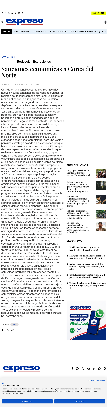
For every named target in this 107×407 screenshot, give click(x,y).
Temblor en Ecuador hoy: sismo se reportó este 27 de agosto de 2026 (84, 248)
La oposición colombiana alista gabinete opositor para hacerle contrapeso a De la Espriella (78, 227)
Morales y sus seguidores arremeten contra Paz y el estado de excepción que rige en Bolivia (78, 201)
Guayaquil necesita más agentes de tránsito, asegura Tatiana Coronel (78, 172)
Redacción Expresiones (34, 61)
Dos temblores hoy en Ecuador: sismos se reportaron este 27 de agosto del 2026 (87, 257)
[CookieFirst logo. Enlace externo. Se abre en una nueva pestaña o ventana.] (3, 383)
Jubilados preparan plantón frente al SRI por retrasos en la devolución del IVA (87, 276)
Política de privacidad (96, 381)
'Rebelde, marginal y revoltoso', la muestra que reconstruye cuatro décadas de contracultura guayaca (78, 187)
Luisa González (21, 31)
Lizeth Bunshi (39, 31)
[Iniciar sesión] (105, 21)
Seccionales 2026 (58, 31)
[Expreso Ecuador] (21, 371)
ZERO (14, 324)
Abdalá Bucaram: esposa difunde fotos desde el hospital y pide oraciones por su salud (86, 266)
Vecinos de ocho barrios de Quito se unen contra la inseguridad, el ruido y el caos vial (87, 285)
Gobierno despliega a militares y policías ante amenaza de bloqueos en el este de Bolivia (78, 214)
